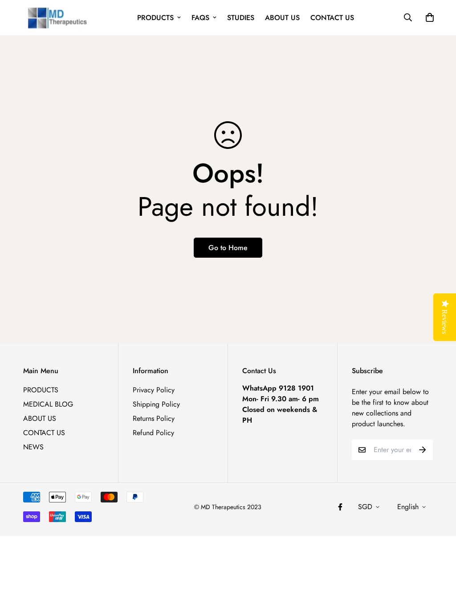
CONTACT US (332, 17)
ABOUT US (282, 17)
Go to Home (228, 248)
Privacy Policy (154, 390)
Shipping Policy (156, 404)
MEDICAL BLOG (48, 404)
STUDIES (240, 17)
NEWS (33, 447)
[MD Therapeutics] (55, 17)
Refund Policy (153, 433)
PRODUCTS (155, 17)
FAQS (200, 17)
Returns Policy (154, 418)
